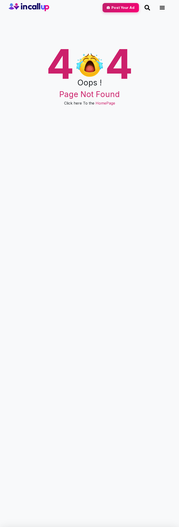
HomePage (105, 103)
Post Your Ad (122, 8)
